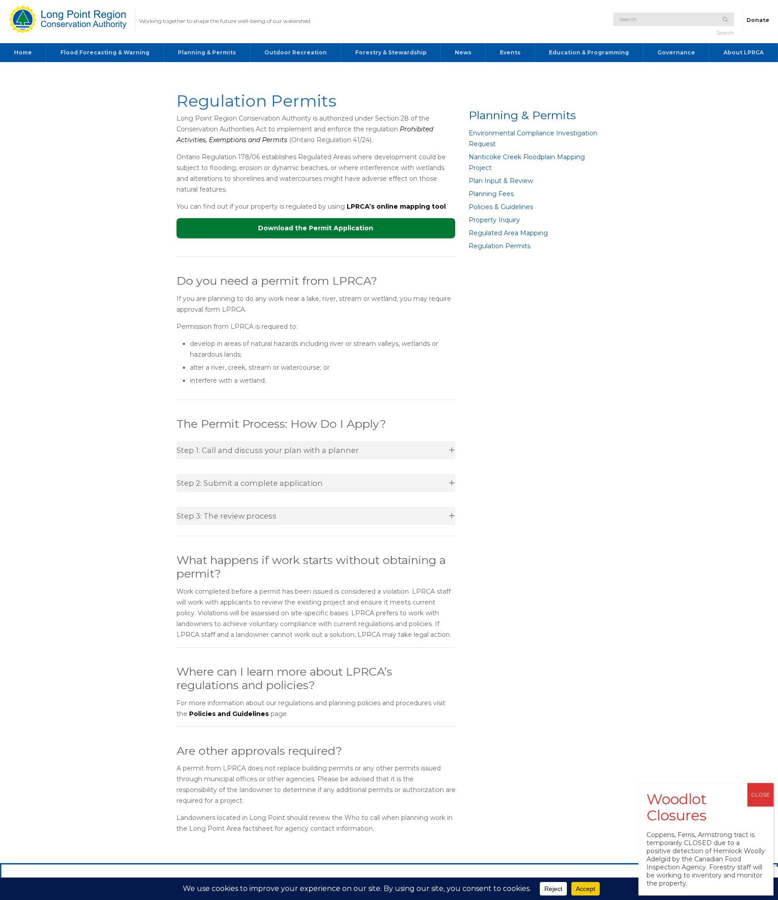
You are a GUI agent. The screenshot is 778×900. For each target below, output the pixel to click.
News (463, 52)
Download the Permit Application (315, 228)
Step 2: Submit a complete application (249, 483)
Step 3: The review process (226, 515)
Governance (676, 52)
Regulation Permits (499, 246)
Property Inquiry (494, 220)
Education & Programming (589, 52)
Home (23, 52)
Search (725, 32)
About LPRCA (744, 52)
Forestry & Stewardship (391, 52)
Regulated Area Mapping (508, 233)
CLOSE (760, 794)
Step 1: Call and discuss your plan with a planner (267, 450)
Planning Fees (491, 194)
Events (510, 52)
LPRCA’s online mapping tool (396, 206)
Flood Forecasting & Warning (104, 52)
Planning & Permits (207, 52)
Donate (757, 20)
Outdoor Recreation (295, 52)
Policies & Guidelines (501, 207)
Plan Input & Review (501, 181)
